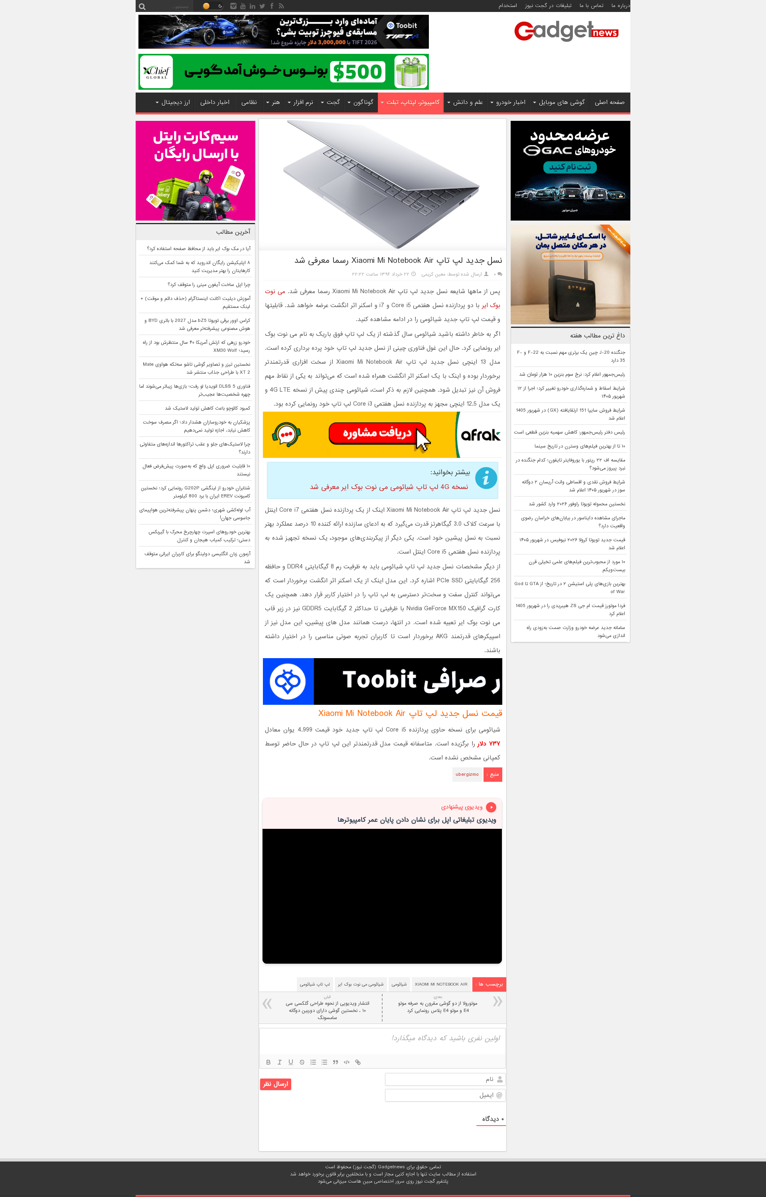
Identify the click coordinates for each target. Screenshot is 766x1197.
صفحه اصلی (610, 102)
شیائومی (399, 984)
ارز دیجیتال (176, 102)
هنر (276, 102)
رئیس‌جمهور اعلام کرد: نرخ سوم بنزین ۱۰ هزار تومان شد (572, 374)
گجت (333, 102)
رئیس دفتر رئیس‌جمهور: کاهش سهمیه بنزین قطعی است (569, 432)
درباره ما (621, 6)
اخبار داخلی (214, 102)
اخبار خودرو (510, 102)
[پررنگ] (268, 1062)
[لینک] (357, 1062)
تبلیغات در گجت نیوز (548, 6)
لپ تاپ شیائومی (315, 984)
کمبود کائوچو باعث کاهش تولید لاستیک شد (207, 408)
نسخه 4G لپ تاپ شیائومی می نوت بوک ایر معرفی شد (389, 487)
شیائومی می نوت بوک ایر (361, 984)
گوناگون (363, 102)
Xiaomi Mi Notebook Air (441, 984)
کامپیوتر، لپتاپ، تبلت (413, 102)
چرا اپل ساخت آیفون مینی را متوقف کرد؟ (209, 284)
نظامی (249, 102)
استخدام (508, 6)
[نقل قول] (335, 1062)
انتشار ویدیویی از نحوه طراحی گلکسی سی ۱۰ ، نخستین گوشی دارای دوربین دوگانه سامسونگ (327, 1007)
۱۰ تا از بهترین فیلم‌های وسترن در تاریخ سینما (580, 446)
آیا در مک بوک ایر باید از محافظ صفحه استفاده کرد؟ (198, 248)
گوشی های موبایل (562, 102)
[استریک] (302, 1062)
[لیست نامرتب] (324, 1062)
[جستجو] (142, 6)
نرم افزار (303, 102)
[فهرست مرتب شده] (313, 1062)
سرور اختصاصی (389, 1181)
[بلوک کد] (346, 1062)
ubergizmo (467, 774)
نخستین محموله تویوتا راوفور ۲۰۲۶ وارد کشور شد (577, 504)
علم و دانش (468, 102)
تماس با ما (592, 6)
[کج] (279, 1062)
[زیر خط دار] (290, 1062)
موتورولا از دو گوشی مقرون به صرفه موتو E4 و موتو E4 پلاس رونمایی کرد (437, 1004)
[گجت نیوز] (566, 44)
